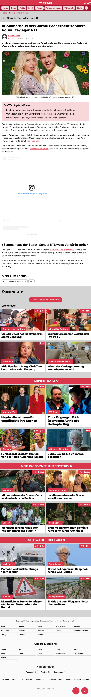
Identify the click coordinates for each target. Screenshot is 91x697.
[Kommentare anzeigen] (84, 690)
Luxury (58, 649)
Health (3, 649)
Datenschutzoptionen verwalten (77, 679)
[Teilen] (75, 690)
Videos (22, 630)
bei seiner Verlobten (39, 148)
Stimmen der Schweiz (82, 630)
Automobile (60, 653)
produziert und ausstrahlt (61, 250)
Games (58, 630)
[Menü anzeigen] (89, 2)
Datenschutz (40, 679)
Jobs (21, 679)
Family (76, 649)
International (22, 13)
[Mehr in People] (45, 381)
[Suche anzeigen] (85, 2)
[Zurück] (1, 2)
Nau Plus (41, 630)
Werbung (5, 679)
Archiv (40, 635)
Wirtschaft (5, 630)
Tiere (21, 653)
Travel (40, 653)
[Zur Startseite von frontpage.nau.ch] (45, 3)
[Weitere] (86, 8)
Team (14, 679)
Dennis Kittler (14, 35)
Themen (22, 635)
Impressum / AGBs (55, 679)
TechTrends (78, 653)
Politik (21, 626)
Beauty (3, 657)
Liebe (40, 649)
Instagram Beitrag (32, 234)
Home (4, 13)
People (12, 13)
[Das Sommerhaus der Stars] (45, 18)
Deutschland (13, 38)
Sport (40, 626)
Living (21, 649)
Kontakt (29, 679)
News (3, 626)
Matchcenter (61, 626)
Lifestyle (4, 635)
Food (3, 653)
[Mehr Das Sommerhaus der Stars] (45, 466)
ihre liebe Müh (33, 141)
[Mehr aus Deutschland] (45, 540)
